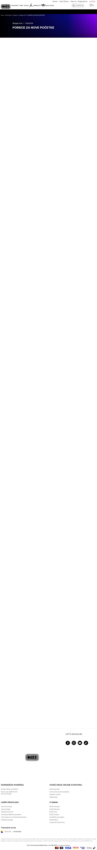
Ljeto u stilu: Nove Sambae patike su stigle (48, 666)
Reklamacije (53, 797)
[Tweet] (6, 48)
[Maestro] (61, 848)
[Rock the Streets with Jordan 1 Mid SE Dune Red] (48, 693)
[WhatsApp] (6, 52)
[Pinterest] (6, 64)
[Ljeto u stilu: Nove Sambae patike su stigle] (48, 644)
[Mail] (6, 60)
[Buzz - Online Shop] (5, 6)
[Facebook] (6, 44)
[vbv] (82, 848)
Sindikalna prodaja (7, 820)
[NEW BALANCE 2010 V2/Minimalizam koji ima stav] (48, 595)
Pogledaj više (79, 10)
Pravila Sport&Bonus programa (11, 814)
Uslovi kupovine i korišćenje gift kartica (13, 817)
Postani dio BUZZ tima (57, 822)
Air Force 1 (68, 503)
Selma (16, 512)
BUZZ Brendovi (54, 809)
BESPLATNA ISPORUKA (20, 10)
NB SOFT (54, 845)
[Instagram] (74, 743)
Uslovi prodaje (5, 809)
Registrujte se (82, 1)
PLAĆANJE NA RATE (31, 14)
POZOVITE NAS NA (34, 18)
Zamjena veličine (55, 794)
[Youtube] (80, 743)
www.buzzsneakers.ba (39, 845)
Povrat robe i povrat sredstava (59, 792)
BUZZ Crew (53, 812)
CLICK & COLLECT (19, 22)
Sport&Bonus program (56, 817)
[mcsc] (76, 848)
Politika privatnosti (7, 812)
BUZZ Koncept (54, 806)
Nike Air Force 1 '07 (25, 347)
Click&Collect (53, 820)
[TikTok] (86, 743)
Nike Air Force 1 (20, 192)
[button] (78, 5)
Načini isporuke (54, 789)
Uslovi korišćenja (6, 806)
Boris (33, 200)
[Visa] (68, 848)
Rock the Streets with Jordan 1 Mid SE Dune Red (48, 715)
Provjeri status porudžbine (9, 789)
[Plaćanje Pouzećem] (94, 848)
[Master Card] (56, 848)
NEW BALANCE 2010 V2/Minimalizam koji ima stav (48, 617)
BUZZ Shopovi (54, 814)
